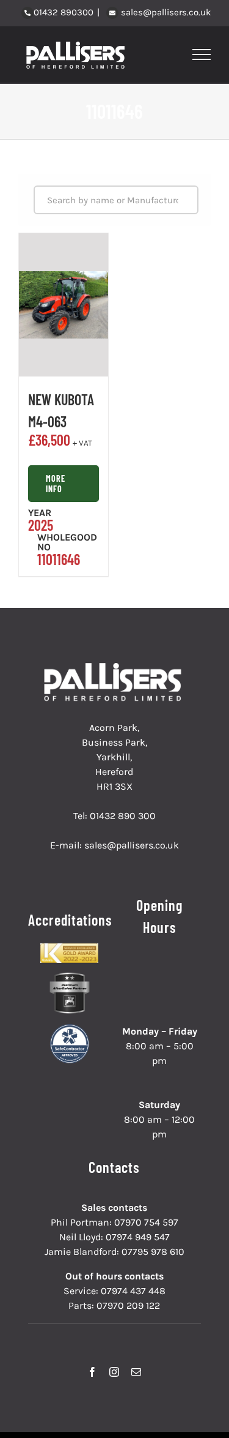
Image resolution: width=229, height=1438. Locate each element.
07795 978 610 (153, 1251)
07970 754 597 (146, 1222)
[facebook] (92, 1372)
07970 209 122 (128, 1305)
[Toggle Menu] (202, 54)
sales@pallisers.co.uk (164, 12)
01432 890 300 (123, 816)
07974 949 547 (138, 1237)
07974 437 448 (133, 1291)
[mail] (136, 1372)
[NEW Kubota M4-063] (63, 305)
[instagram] (114, 1372)
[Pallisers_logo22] (114, 667)
